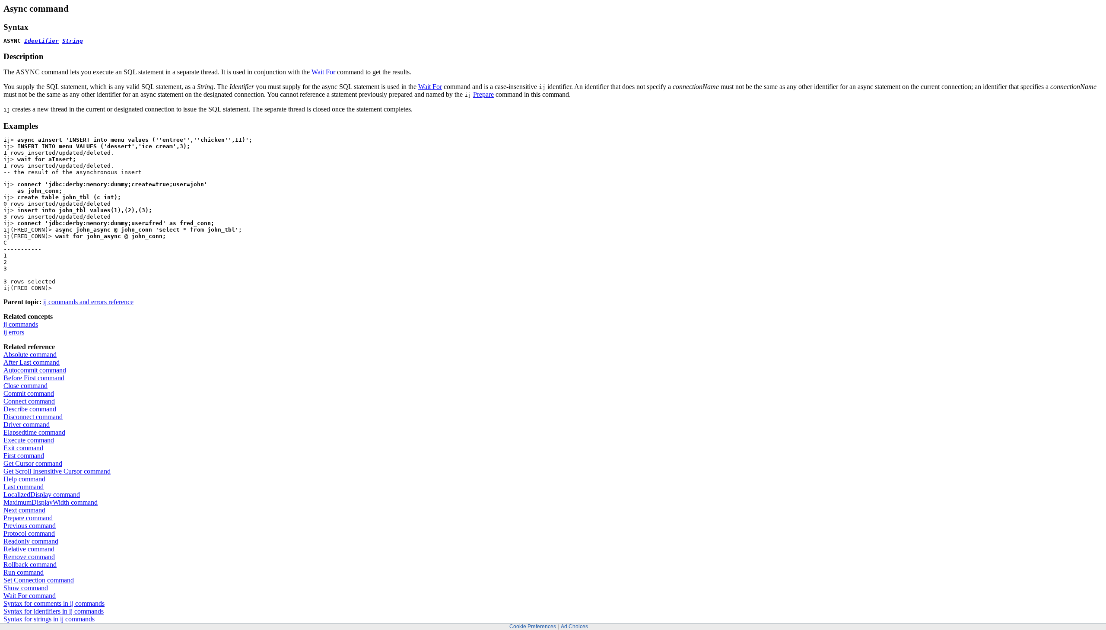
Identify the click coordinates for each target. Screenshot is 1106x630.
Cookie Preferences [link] (532, 627)
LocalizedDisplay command (41, 494)
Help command (24, 479)
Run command (23, 572)
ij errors (13, 332)
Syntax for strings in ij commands (49, 619)
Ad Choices (574, 627)
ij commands (20, 324)
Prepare (483, 94)
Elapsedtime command (34, 432)
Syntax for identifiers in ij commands (53, 611)
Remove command (29, 556)
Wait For (323, 72)
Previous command (29, 525)
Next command (24, 510)
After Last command (31, 362)
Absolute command (30, 354)
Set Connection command (38, 580)
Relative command (28, 549)
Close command (25, 385)
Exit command (23, 448)
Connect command (29, 401)
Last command (23, 486)
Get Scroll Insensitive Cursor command (57, 471)
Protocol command (29, 533)
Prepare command (28, 518)
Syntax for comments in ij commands (54, 603)
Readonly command (30, 541)
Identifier (41, 41)
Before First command (33, 378)
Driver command (26, 424)
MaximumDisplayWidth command (50, 502)
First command (23, 455)
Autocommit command (34, 370)
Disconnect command (33, 416)
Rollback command (30, 564)
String (72, 41)
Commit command (28, 393)
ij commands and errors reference (88, 301)
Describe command (29, 409)
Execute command (28, 440)
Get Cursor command (32, 463)
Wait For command (29, 595)
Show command (25, 588)
